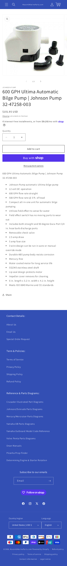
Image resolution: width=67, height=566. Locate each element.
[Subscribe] (49, 481)
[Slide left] (26, 81)
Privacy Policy (14, 366)
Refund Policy (14, 381)
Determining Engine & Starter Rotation (27, 460)
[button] (6, 4)
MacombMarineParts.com (21, 549)
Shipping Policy (15, 374)
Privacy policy (18, 554)
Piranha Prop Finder (17, 453)
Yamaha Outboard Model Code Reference (28, 431)
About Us (11, 324)
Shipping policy (51, 554)
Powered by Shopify (40, 549)
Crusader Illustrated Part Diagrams (25, 401)
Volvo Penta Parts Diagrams (21, 438)
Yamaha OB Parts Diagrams (21, 423)
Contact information (28, 559)
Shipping (5, 116)
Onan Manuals (14, 445)
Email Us (11, 331)
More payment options (34, 165)
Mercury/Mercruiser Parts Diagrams (25, 416)
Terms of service (34, 554)
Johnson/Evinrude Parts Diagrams (24, 409)
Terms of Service (15, 359)
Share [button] (9, 294)
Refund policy (58, 549)
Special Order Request (18, 339)
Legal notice (45, 559)
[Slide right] (40, 81)
